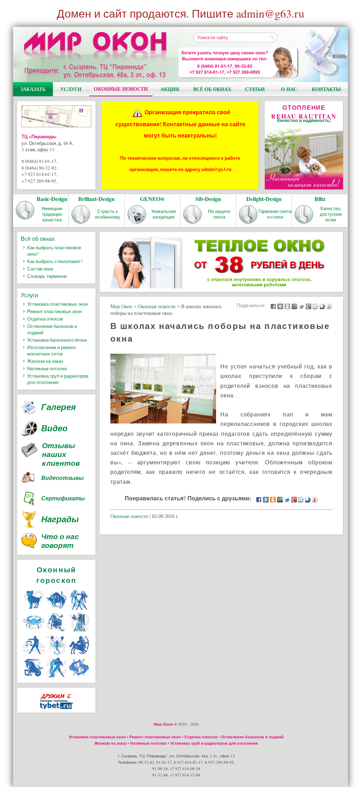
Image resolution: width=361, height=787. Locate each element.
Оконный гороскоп (56, 574)
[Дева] (79, 631)
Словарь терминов (47, 276)
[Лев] (56, 631)
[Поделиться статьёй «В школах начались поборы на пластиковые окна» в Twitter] (301, 306)
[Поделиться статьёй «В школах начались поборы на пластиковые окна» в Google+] (308, 306)
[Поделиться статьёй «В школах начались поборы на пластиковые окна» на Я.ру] (329, 306)
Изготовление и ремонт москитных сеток (51, 350)
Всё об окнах (212, 89)
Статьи (255, 89)
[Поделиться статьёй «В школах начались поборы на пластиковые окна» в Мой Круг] (315, 306)
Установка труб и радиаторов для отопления (57, 379)
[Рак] (34, 631)
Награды (60, 519)
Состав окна (40, 269)
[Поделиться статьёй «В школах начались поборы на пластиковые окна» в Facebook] (273, 306)
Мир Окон (163, 724)
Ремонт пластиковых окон (54, 311)
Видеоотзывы (62, 478)
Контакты (326, 89)
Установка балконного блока (57, 340)
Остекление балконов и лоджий (252, 737)
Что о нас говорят (60, 541)
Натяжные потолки (47, 368)
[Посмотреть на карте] (56, 117)
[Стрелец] (79, 654)
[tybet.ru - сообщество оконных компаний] (56, 710)
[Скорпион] (56, 654)
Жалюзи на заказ (45, 361)
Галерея (58, 407)
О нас (289, 89)
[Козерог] (34, 676)
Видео (54, 428)
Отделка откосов (45, 319)
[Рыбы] (79, 676)
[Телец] (56, 608)
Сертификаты (63, 498)
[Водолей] (56, 676)
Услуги (70, 89)
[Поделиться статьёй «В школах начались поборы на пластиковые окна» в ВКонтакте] (280, 306)
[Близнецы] (79, 608)
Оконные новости (121, 88)
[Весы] (34, 654)
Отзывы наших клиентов (61, 454)
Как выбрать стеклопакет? (54, 261)
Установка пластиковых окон (57, 304)
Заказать (32, 89)
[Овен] (34, 608)
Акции (169, 89)
